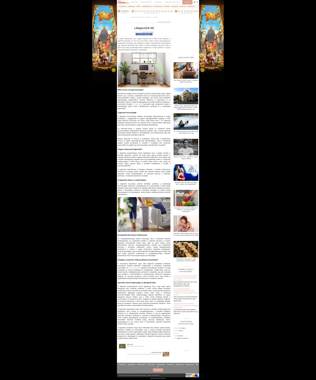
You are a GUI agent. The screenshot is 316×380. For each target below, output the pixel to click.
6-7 (191, 11)
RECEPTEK (183, 6)
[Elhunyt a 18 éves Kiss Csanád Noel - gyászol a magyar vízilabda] (186, 147)
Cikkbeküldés (180, 364)
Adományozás (190, 364)
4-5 (188, 11)
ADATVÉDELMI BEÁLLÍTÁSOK (158, 378)
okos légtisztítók (134, 268)
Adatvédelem (141, 364)
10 (165, 11)
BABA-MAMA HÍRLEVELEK (172, 2)
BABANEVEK (191, 6)
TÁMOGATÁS (187, 2)
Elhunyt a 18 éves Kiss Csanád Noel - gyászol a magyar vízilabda (186, 158)
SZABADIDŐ (174, 6)
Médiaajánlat (131, 364)
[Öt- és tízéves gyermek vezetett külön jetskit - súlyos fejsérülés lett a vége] (186, 121)
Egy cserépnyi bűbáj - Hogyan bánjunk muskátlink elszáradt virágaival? (144, 354)
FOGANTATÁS (122, 6)
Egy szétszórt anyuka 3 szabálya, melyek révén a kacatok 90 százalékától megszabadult (186, 305)
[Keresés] (197, 1)
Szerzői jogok (151, 364)
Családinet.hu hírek (137, 17)
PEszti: (176, 333)
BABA (138, 6)
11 (168, 11)
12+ (197, 11)
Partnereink (170, 364)
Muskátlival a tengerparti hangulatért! (136, 346)
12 (171, 11)
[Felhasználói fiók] (194, 1)
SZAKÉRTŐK (134, 2)
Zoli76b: (179, 330)
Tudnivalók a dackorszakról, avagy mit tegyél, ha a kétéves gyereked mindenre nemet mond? (186, 234)
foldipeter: (180, 328)
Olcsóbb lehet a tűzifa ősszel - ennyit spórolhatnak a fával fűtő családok (186, 260)
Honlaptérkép (161, 364)
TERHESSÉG (131, 6)
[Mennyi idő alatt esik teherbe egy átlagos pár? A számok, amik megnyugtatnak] (186, 172)
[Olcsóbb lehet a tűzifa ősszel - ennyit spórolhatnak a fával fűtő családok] (186, 249)
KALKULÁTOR (158, 2)
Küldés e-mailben (144, 34)
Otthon (155, 17)
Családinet (138, 32)
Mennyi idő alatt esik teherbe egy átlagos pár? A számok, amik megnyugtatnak (186, 183)
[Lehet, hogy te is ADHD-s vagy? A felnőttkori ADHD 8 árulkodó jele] (186, 70)
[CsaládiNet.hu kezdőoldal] (123, 2)
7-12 (194, 11)
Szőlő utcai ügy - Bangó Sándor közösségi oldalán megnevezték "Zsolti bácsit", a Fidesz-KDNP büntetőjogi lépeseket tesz (186, 108)
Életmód (148, 17)
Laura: (181, 338)
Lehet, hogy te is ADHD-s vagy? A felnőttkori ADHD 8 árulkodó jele (186, 81)
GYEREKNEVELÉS (146, 6)
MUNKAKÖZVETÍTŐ (146, 2)
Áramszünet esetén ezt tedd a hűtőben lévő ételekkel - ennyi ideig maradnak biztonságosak (185, 210)
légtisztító (139, 104)
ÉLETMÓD (167, 6)
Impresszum (122, 364)
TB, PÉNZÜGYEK (157, 6)
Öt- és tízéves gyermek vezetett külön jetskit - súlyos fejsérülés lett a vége (186, 132)
